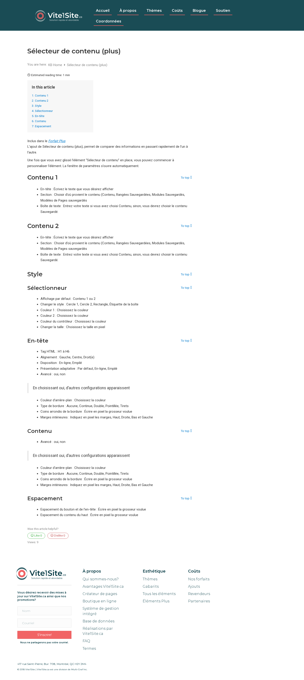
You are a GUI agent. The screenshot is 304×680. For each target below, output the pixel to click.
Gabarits (151, 586)
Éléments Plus (156, 601)
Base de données (98, 621)
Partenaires (199, 601)
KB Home (55, 65)
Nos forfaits (198, 579)
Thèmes (150, 579)
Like (38, 535)
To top (185, 177)
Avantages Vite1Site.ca (103, 586)
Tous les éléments (159, 594)
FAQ (86, 641)
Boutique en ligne (99, 601)
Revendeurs (199, 594)
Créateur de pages (100, 594)
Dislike (59, 535)
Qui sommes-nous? (101, 579)
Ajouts (194, 586)
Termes (90, 648)
